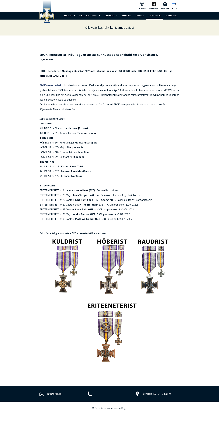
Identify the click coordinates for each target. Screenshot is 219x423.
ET (173, 8)
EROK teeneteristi (50, 85)
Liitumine (126, 15)
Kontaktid (171, 15)
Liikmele (139, 15)
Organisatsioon (88, 15)
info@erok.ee (54, 393)
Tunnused (108, 15)
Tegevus (68, 15)
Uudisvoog (155, 15)
